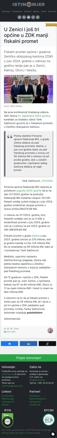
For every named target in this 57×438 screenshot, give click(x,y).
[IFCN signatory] (7, 420)
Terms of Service (27, 433)
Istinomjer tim (8, 402)
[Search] (38, 17)
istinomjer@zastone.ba (12, 386)
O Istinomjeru (8, 396)
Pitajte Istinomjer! (28, 358)
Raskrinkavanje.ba (37, 399)
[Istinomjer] (28, 4)
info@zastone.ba (37, 380)
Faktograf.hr (35, 402)
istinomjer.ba (8, 374)
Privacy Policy (8, 433)
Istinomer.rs (34, 396)
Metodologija (8, 399)
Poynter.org (34, 405)
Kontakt (5, 405)
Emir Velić (11, 332)
